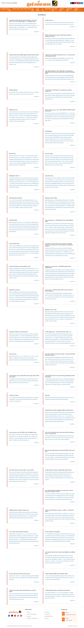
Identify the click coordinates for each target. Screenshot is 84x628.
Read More (36, 31)
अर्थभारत (29, 9)
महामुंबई (3, 9)
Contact (47, 618)
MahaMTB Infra (62, 9)
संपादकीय (25, 9)
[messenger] (78, 3)
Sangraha (75, 626)
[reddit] (82, 3)
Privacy (28, 612)
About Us (47, 612)
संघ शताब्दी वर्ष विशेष (69, 9)
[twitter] (73, 3)
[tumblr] (80, 3)
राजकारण (14, 9)
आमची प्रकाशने (37, 9)
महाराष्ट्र (6, 9)
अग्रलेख (21, 9)
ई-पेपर (43, 9)
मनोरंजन (46, 9)
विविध (50, 9)
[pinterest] (75, 3)
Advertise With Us (49, 616)
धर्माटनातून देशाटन (76, 9)
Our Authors (47, 614)
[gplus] (77, 3)
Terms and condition (31, 614)
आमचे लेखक (32, 9)
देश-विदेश (9, 9)
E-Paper (3, 3)
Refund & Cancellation (32, 618)
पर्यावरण (18, 9)
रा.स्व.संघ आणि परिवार (54, 9)
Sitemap (29, 616)
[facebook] (71, 3)
